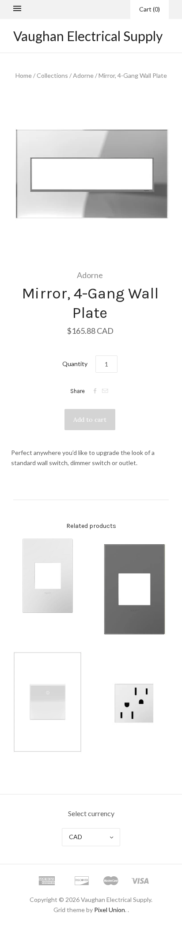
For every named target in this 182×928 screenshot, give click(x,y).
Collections (52, 75)
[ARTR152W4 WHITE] (134, 702)
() (149, 9)
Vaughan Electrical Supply (88, 36)
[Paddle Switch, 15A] (47, 702)
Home (23, 75)
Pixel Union (109, 909)
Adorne (83, 75)
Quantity (74, 363)
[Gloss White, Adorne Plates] (47, 575)
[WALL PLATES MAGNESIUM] (134, 589)
